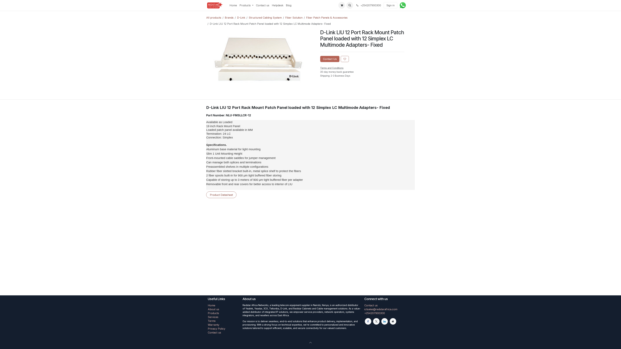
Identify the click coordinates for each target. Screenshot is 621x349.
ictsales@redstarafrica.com (380, 309)
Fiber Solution (294, 17)
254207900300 (371, 5)
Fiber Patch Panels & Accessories (327, 17)
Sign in (390, 5)
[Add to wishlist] (345, 59)
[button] (349, 5)
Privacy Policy (216, 328)
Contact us (214, 332)
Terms (212, 321)
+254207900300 (374, 313)
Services (213, 317)
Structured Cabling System (265, 17)
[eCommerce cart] (341, 5)
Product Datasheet (221, 194)
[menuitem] (233, 5)
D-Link (241, 17)
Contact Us (330, 59)
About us (213, 309)
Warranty (213, 324)
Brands (229, 17)
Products (213, 313)
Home (211, 305)
